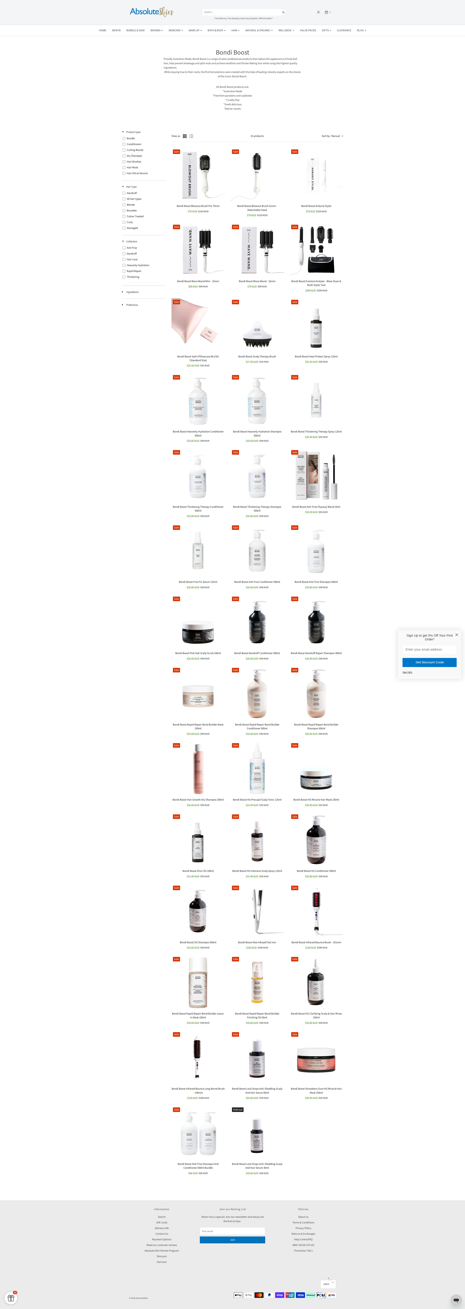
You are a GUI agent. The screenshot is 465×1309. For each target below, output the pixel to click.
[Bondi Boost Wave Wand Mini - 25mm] (198, 249)
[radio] (185, 136)
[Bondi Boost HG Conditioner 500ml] (316, 839)
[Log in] (318, 12)
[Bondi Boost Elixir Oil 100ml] (198, 839)
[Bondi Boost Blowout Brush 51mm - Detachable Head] (257, 174)
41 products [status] (257, 136)
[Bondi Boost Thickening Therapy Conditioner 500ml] (198, 475)
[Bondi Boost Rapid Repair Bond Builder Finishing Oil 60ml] (257, 982)
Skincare (162, 1256)
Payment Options (161, 1239)
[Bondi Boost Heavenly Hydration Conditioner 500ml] (198, 400)
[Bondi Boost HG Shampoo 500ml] (198, 910)
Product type (133, 132)
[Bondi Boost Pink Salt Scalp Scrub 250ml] (198, 621)
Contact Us (161, 1234)
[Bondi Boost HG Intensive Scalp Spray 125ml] (257, 839)
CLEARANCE (344, 30)
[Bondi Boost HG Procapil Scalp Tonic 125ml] (257, 768)
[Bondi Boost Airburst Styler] (316, 174)
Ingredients (132, 292)
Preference (132, 305)
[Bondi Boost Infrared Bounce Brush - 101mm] (316, 910)
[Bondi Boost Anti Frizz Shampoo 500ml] (316, 550)
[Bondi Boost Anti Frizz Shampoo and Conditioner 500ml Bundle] (198, 1132)
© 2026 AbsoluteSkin (138, 1298)
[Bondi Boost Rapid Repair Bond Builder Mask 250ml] (198, 693)
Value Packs (308, 30)
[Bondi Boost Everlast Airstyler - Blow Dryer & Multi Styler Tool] (316, 249)
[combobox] (332, 136)
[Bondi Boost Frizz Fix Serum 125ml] (198, 550)
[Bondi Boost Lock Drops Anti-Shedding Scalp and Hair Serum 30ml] (257, 1132)
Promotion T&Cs (303, 1251)
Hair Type (131, 187)
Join (232, 1240)
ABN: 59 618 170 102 (303, 1245)
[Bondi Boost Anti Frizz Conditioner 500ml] (257, 550)
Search (162, 1217)
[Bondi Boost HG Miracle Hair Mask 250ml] (316, 768)
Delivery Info (162, 1228)
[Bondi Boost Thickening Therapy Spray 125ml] (316, 400)
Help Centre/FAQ (303, 1239)
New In (116, 30)
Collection (131, 241)
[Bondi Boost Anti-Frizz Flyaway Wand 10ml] (316, 475)
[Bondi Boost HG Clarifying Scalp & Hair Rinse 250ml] (316, 982)
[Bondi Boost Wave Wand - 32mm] (257, 249)
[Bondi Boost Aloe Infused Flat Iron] (257, 910)
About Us (303, 1217)
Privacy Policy (303, 1228)
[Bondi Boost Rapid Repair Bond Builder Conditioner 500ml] (257, 693)
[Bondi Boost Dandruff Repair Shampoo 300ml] (316, 621)
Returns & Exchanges (303, 1234)
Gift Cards (161, 1222)
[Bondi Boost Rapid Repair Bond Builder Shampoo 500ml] (316, 693)
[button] (328, 1284)
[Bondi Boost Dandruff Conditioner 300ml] (257, 621)
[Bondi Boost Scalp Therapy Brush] (257, 325)
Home (102, 30)
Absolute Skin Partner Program (162, 1251)
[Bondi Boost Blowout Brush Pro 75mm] (198, 174)
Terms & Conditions (303, 1222)
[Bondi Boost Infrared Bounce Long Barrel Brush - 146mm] (198, 1057)
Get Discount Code (430, 662)
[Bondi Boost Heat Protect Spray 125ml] (316, 325)
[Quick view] (219, 153)
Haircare (162, 1262)
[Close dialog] (457, 635)
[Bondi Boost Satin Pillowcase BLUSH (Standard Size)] (198, 325)
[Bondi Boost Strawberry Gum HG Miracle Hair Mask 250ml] (316, 1057)
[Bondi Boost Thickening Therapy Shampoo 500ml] (257, 475)
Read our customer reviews (162, 1245)
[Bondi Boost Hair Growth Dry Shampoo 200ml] (198, 768)
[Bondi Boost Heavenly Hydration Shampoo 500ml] (257, 400)
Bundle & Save (135, 30)
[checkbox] (143, 138)
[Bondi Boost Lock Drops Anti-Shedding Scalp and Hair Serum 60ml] (257, 1057)
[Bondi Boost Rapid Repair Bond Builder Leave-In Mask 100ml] (198, 982)
